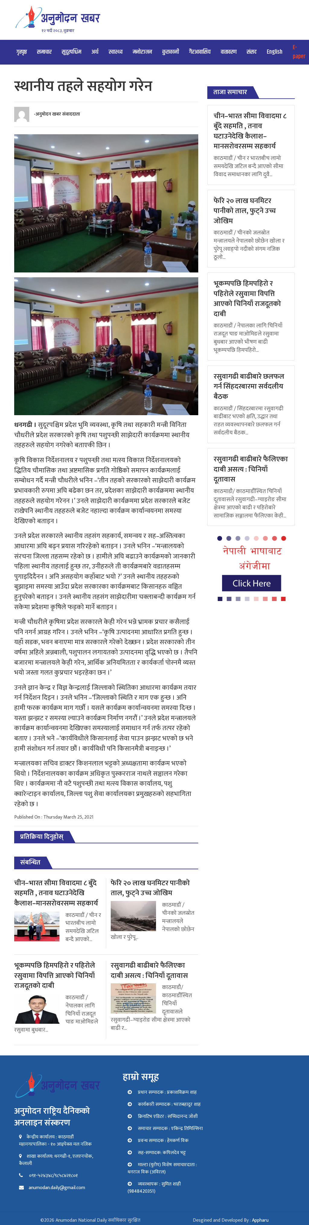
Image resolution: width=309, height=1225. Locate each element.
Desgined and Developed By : (231, 1220)
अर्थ (94, 52)
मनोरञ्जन (142, 52)
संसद (251, 52)
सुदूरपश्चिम (71, 52)
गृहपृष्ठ (22, 52)
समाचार (44, 52)
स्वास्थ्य (116, 52)
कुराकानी (170, 52)
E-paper (299, 52)
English (274, 52)
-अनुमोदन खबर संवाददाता (57, 114)
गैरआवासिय (200, 52)
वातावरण (229, 52)
